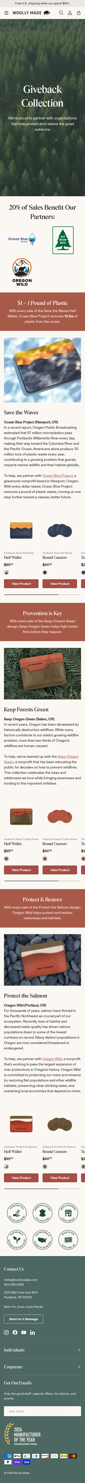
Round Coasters (54, 558)
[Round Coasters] (59, 530)
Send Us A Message (23, 1319)
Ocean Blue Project (57, 476)
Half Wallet (13, 558)
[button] (78, 13)
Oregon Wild (52, 1059)
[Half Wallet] (21, 530)
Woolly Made (21, 1473)
